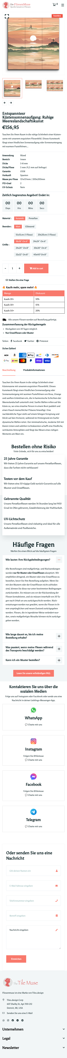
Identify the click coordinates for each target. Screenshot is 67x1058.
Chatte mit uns (35, 724)
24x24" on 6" (39, 241)
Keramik (20, 218)
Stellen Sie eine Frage (18, 280)
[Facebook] (12, 1020)
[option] (33, 43)
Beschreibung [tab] (8, 370)
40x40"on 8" (40, 254)
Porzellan (33, 218)
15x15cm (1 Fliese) (24, 234)
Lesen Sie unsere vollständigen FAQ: (34, 673)
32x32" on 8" (22, 254)
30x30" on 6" (40, 248)
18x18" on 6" (22, 241)
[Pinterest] (22, 1020)
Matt (18, 226)
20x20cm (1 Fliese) (47, 234)
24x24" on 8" (22, 248)
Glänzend (29, 226)
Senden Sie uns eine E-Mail (20, 1013)
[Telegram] (17, 1020)
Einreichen (16, 959)
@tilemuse (39, 756)
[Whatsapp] (3, 1020)
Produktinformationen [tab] (34, 370)
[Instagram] (8, 1020)
